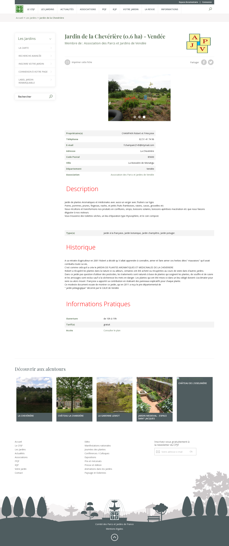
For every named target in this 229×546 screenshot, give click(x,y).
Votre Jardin (20, 468)
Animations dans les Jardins (98, 468)
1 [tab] (134, 117)
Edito (87, 441)
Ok (191, 451)
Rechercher (210, 9)
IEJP (115, 9)
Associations (88, 9)
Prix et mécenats (93, 461)
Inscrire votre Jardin (31, 63)
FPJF (104, 9)
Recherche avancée (30, 55)
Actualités (67, 9)
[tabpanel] (139, 97)
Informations (169, 9)
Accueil (19, 17)
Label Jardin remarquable (27, 81)
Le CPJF (31, 9)
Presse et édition (93, 465)
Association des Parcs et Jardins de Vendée (115, 43)
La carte (24, 47)
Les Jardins (47, 9)
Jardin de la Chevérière (51, 17)
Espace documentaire (188, 2)
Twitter (211, 62)
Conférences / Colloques (97, 453)
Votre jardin (130, 9)
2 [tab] (139, 117)
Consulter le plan (112, 330)
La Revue (150, 9)
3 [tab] (144, 117)
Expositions (90, 457)
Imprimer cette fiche (82, 62)
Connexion (207, 2)
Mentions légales (114, 528)
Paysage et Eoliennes (95, 472)
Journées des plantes (95, 449)
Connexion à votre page (33, 71)
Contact (19, 472)
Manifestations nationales (98, 445)
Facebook (204, 62)
